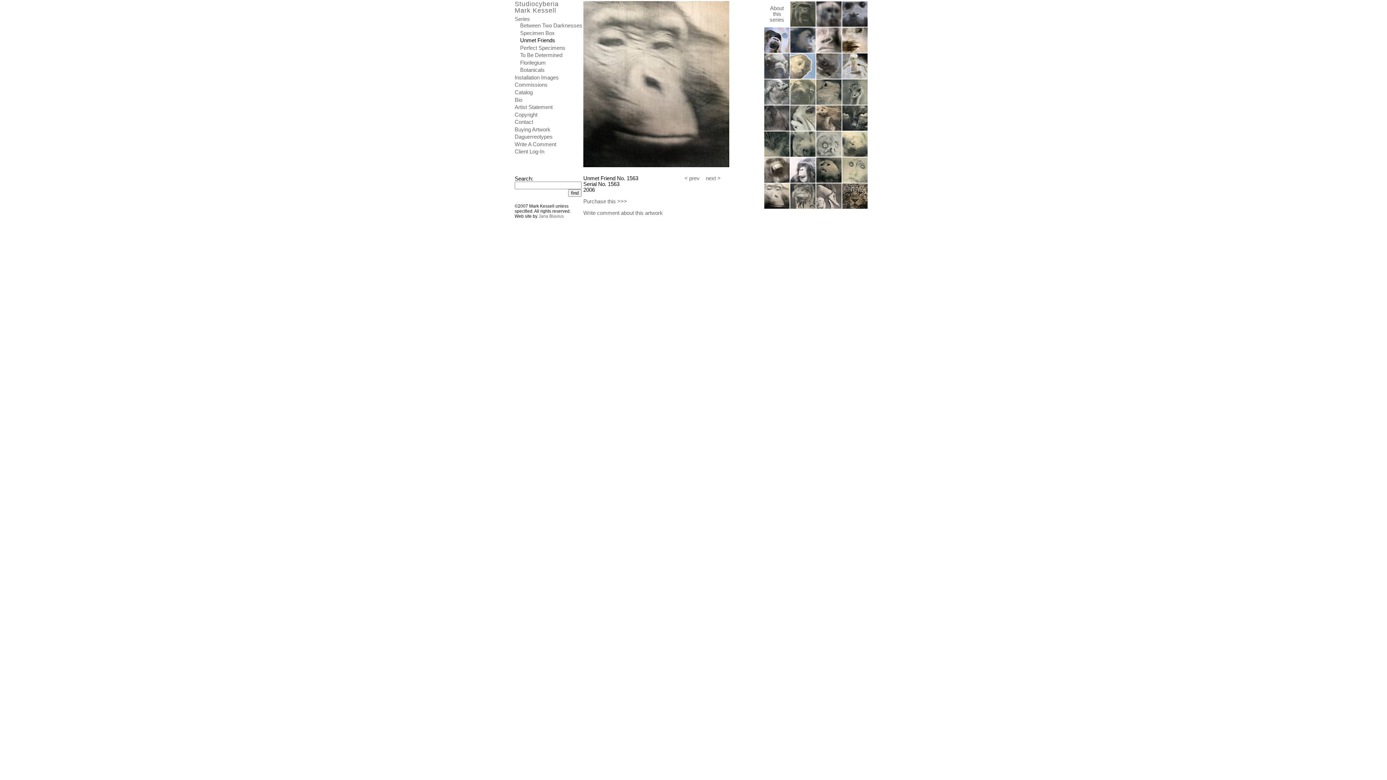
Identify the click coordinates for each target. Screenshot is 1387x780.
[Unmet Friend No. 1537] (803, 155)
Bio (518, 100)
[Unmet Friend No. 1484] (829, 77)
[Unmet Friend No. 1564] (855, 207)
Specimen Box (537, 33)
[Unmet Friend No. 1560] (829, 181)
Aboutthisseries (777, 14)
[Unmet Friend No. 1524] (829, 129)
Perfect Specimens (542, 48)
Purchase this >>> (605, 201)
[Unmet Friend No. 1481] (855, 51)
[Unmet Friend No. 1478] (777, 51)
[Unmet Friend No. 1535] (829, 207)
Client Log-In (529, 152)
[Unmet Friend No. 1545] (829, 155)
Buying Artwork (532, 130)
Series (522, 19)
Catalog (524, 92)
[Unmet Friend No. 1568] (803, 207)
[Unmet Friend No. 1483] (803, 77)
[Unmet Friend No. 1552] (803, 181)
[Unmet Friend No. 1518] (829, 103)
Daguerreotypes (534, 137)
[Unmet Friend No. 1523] (803, 129)
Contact (524, 122)
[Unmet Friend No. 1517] (803, 103)
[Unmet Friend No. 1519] (855, 103)
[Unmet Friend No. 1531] (855, 129)
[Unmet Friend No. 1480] (829, 51)
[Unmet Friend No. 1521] (777, 129)
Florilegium (533, 63)
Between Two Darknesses (551, 26)
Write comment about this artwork (623, 213)
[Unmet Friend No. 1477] (855, 25)
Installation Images (537, 78)
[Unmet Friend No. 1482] (777, 77)
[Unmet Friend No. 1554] (803, 25)
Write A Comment (535, 144)
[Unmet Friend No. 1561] (855, 181)
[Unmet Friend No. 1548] (777, 181)
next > (713, 178)
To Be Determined (541, 55)
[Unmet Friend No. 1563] (777, 207)
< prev (692, 178)
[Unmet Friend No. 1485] (855, 77)
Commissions (531, 85)
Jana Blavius (551, 216)
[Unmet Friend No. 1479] (803, 51)
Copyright (526, 115)
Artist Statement (534, 107)
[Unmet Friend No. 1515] (777, 103)
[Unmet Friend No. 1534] (777, 155)
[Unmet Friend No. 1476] (829, 25)
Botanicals (532, 70)
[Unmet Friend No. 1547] (855, 155)
